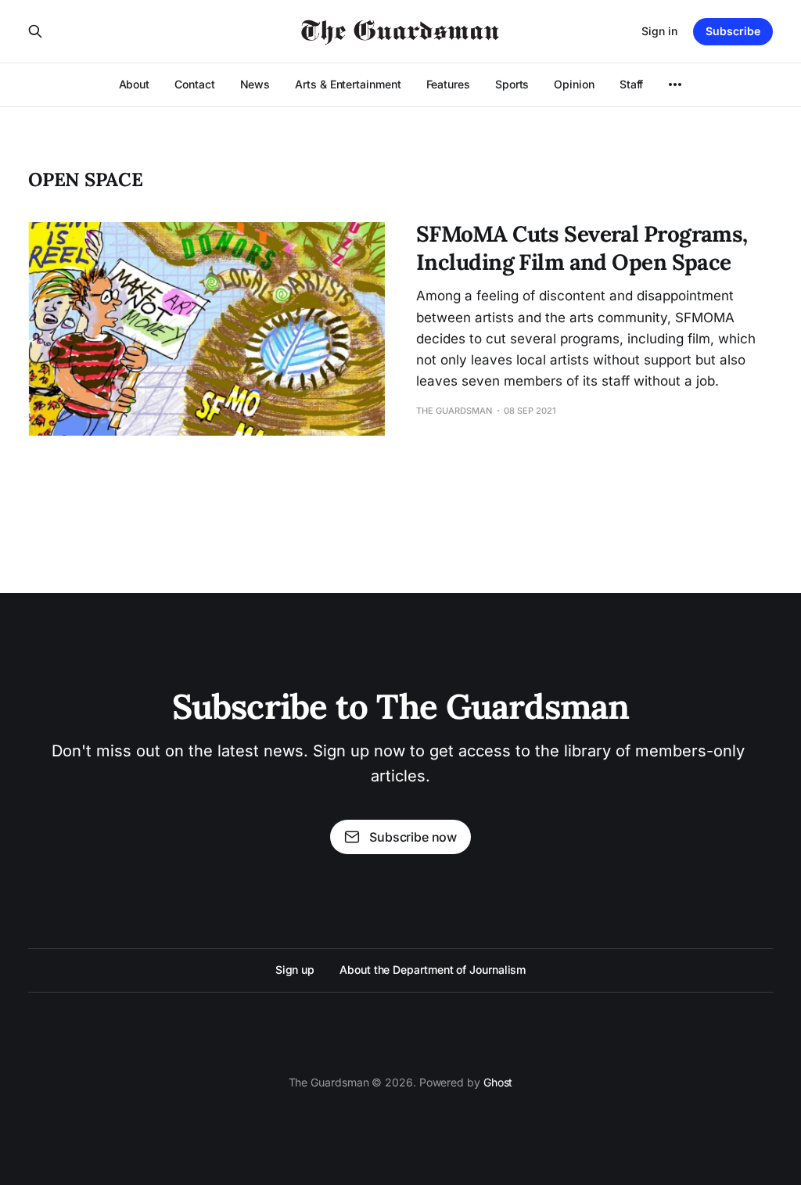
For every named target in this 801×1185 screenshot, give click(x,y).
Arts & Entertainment (347, 84)
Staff (632, 84)
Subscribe (733, 31)
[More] (675, 84)
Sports (512, 84)
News (255, 84)
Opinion (574, 84)
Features (448, 84)
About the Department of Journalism (432, 969)
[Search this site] (35, 31)
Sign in (659, 31)
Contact (194, 84)
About (134, 84)
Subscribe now (413, 837)
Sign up (294, 969)
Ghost (498, 1082)
